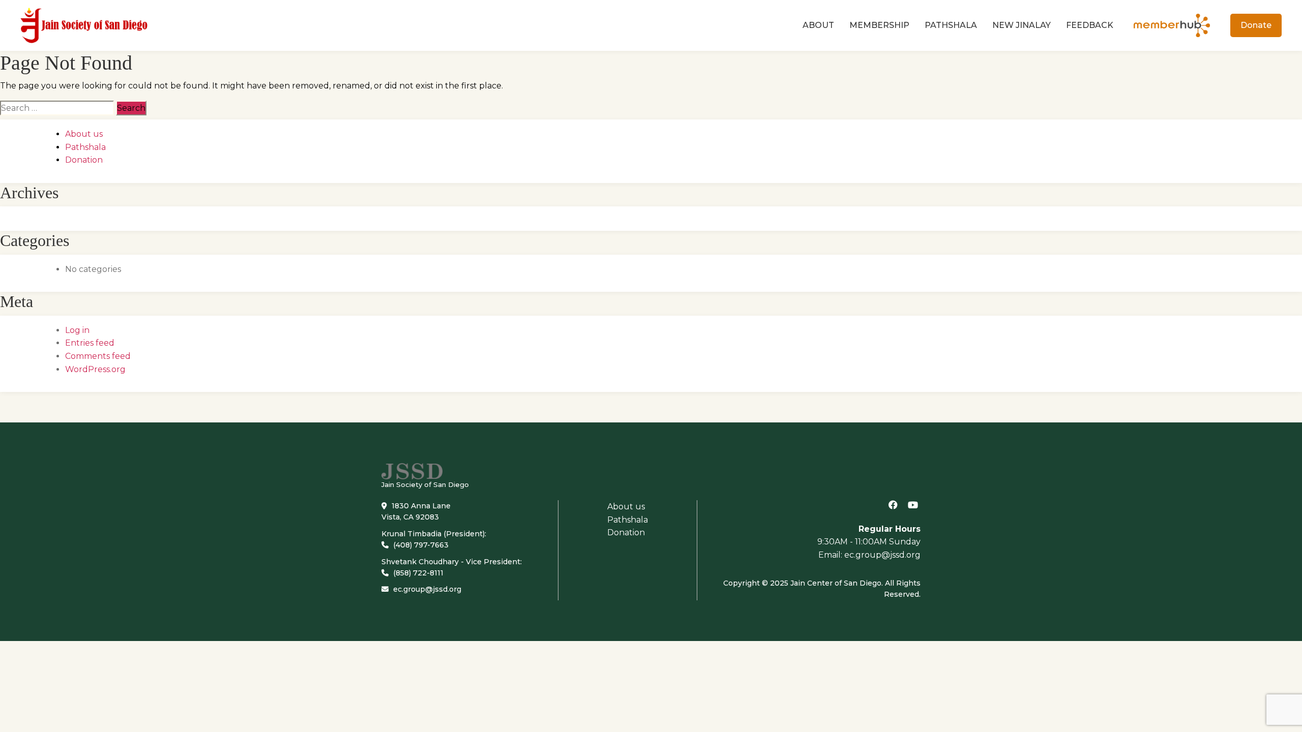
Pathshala (951, 25)
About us (84, 134)
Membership (879, 25)
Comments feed (98, 356)
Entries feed (89, 343)
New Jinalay (1021, 25)
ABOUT (818, 25)
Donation (84, 160)
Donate (1255, 25)
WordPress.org (95, 369)
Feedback (1089, 25)
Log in (77, 330)
